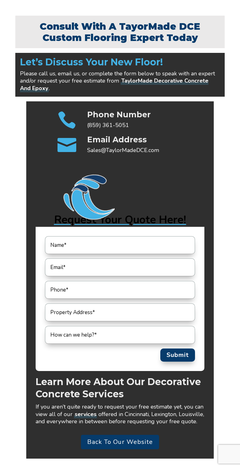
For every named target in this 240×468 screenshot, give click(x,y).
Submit (178, 355)
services (86, 414)
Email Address (117, 139)
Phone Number (119, 114)
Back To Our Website (120, 442)
